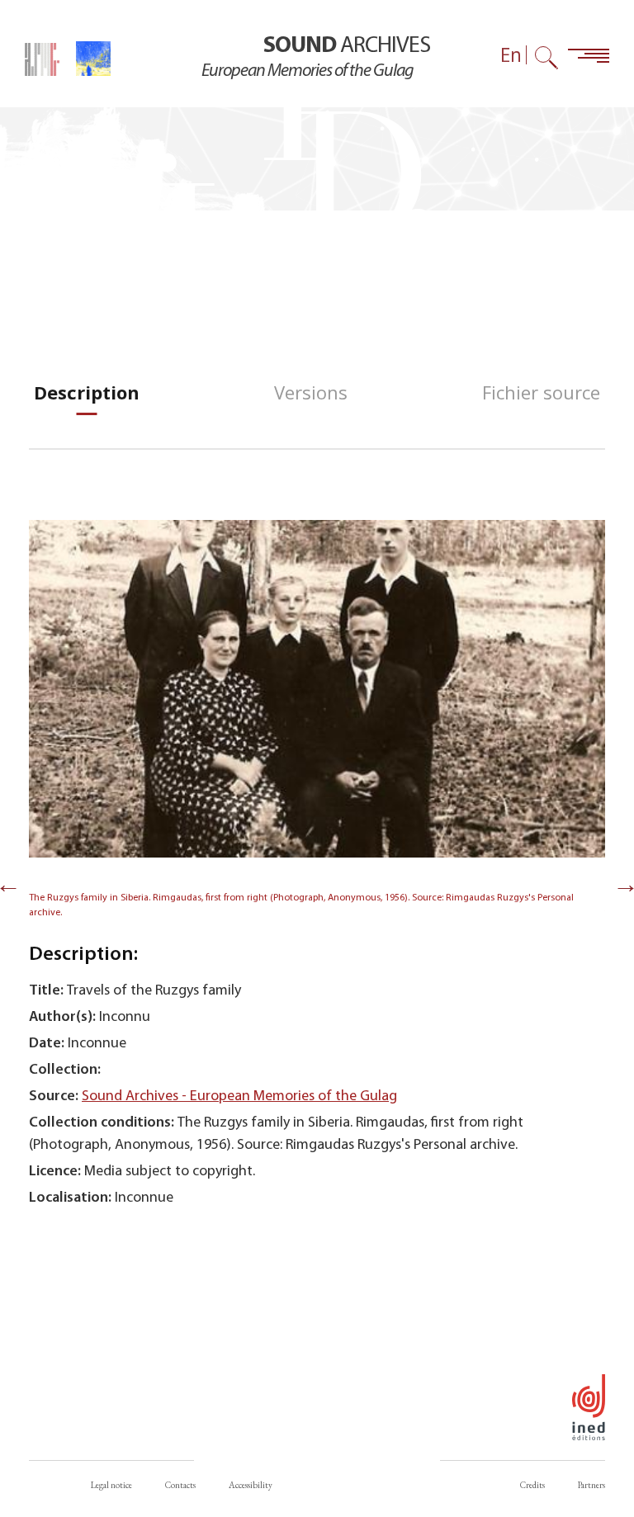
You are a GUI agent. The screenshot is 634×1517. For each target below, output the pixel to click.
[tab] (86, 392)
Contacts (180, 1485)
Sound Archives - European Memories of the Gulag (239, 1096)
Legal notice (111, 1485)
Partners (591, 1485)
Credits (532, 1485)
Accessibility (250, 1485)
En (511, 54)
